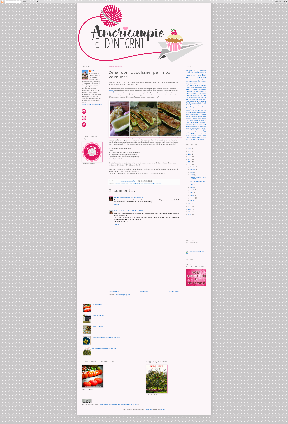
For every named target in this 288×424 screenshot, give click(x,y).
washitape (203, 137)
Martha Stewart (198, 72)
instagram (203, 108)
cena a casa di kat (131, 183)
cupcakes (203, 95)
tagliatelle (203, 131)
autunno (203, 80)
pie (205, 120)
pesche (204, 118)
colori (188, 93)
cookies (204, 93)
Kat (92, 70)
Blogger (162, 409)
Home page (144, 291)
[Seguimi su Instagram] (84, 120)
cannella (200, 84)
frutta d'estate (202, 103)
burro (191, 84)
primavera (203, 122)
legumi (188, 110)
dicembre (193, 167)
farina (200, 99)
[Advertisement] (144, 274)
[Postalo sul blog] (145, 181)
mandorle (193, 112)
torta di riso (199, 133)
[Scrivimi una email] (84, 113)
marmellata (200, 112)
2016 (190, 159)
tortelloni (193, 135)
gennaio (192, 200)
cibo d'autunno (201, 87)
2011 (190, 209)
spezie (199, 130)
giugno (192, 187)
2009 (190, 214)
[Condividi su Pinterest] (151, 181)
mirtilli (187, 114)
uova (204, 136)
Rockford (193, 75)
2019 (190, 151)
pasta (200, 116)
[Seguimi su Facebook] (84, 126)
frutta (196, 103)
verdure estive (151, 183)
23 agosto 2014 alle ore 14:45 (133, 197)
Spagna (199, 75)
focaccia (191, 101)
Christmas (203, 71)
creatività (189, 95)
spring (204, 130)
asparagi (196, 80)
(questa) (111, 91)
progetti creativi (191, 124)
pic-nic (202, 120)
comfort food (196, 93)
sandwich (188, 128)
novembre (193, 169)
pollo (187, 122)
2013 (190, 204)
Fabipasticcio (118, 211)
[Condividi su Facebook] (149, 181)
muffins (192, 114)
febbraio (192, 198)
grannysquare (196, 107)
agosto (192, 175)
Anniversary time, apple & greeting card (104, 348)
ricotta (195, 126)
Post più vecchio (174, 291)
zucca (197, 139)
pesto (187, 120)
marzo (192, 195)
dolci (193, 99)
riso (198, 126)
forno (145, 183)
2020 (190, 149)
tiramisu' (188, 133)
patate (204, 116)
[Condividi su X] (147, 181)
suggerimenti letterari (192, 131)
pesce (199, 118)
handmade (196, 108)
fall (197, 99)
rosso (201, 126)
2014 (190, 164)
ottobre (192, 172)
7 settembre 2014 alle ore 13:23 (133, 211)
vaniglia (188, 137)
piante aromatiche (195, 120)
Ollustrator (149, 409)
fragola (188, 103)
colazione (189, 91)
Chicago (196, 70)
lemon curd (194, 110)
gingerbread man (202, 105)
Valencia (194, 78)
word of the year (190, 139)
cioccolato (202, 90)
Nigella (204, 72)
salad (205, 126)
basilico (192, 82)
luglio (192, 185)
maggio (192, 190)
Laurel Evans (190, 72)
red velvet (199, 124)
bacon (188, 82)
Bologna (123, 183)
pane (196, 116)
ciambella (194, 87)
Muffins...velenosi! (97, 326)
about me (117, 183)
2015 (190, 162)
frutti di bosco (191, 105)
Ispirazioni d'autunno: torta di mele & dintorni (106, 337)
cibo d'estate (139, 183)
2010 (190, 212)
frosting (193, 103)
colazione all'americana (199, 91)
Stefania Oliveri (119, 197)
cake (195, 84)
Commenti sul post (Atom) (122, 295)
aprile (192, 192)
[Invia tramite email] (142, 181)
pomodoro (194, 122)
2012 (190, 206)
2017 (190, 156)
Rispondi (116, 204)
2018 (190, 154)
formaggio (197, 101)
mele (204, 112)
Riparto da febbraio (98, 315)
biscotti (197, 82)
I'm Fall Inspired (97, 304)
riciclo (191, 126)
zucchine (158, 183)
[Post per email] (138, 181)
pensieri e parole (191, 118)
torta (193, 134)
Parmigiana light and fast (197, 181)
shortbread (194, 130)
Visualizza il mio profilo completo (92, 104)
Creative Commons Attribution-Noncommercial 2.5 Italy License (119, 404)
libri (199, 110)
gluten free (189, 107)
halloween (203, 107)
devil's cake (197, 97)
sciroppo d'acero (196, 128)
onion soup (198, 114)
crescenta (196, 95)
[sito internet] (196, 286)
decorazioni (189, 97)
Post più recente (114, 291)
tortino (199, 135)
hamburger (189, 108)
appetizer (189, 80)
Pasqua (188, 75)
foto (205, 101)
